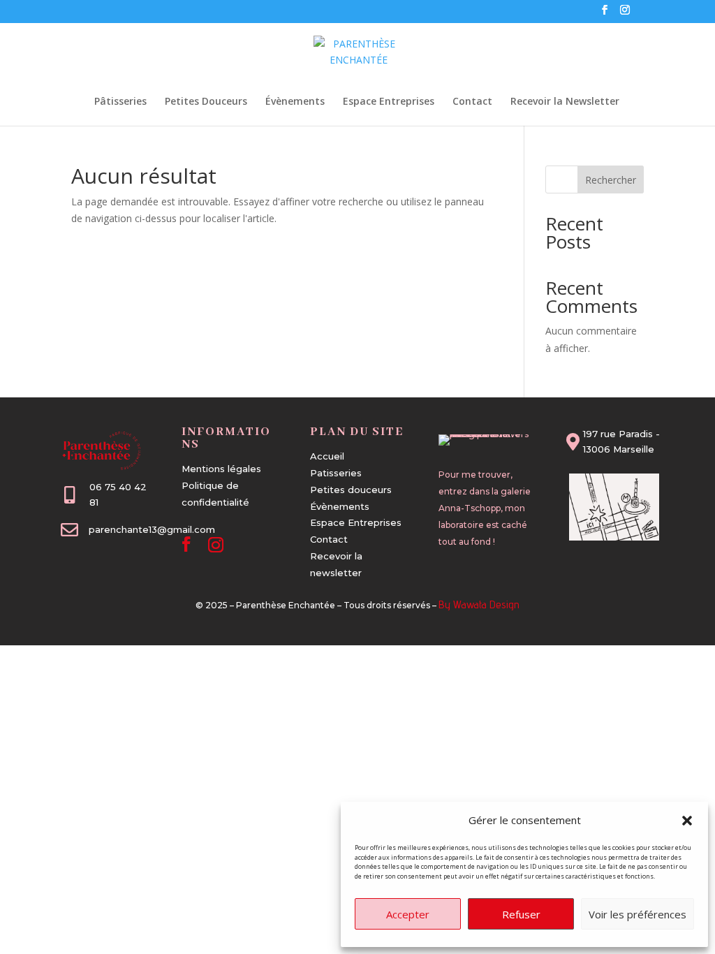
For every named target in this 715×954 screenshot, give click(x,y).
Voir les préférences (637, 914)
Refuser (521, 914)
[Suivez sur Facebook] (186, 544)
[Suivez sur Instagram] (215, 544)
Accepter (407, 914)
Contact (472, 102)
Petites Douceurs (206, 102)
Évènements (295, 102)
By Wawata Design (478, 604)
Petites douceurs (351, 489)
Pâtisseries (120, 102)
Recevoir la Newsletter (564, 102)
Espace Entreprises (388, 102)
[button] (687, 821)
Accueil (327, 456)
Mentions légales (221, 468)
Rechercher (610, 179)
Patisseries (336, 472)
